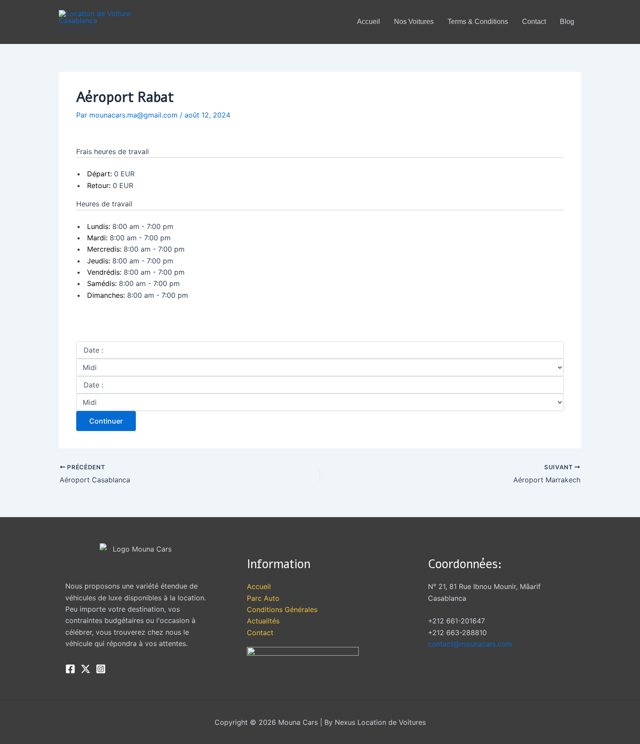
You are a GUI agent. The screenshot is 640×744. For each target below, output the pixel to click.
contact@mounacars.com (470, 644)
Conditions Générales (282, 609)
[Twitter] (86, 669)
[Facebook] (70, 669)
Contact (260, 632)
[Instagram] (101, 669)
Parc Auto (263, 598)
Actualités (263, 620)
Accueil (259, 586)
